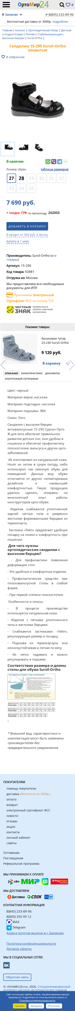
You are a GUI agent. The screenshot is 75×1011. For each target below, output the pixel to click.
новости (12, 816)
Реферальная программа (21, 864)
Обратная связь (17, 977)
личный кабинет (18, 838)
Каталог (20, 30)
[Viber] (53, 161)
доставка (28, 794)
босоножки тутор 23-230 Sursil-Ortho (55, 340)
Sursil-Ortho (35, 38)
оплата (11, 799)
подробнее (60, 22)
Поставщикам (13, 858)
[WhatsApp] (47, 161)
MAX (15, 922)
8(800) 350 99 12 (18, 916)
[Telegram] (59, 161)
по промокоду (26, 213)
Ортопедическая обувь (43, 30)
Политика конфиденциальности (37, 1000)
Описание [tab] (11, 373)
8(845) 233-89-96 (61, 14)
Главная (7, 30)
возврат (12, 805)
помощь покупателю (21, 788)
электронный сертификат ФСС (28, 810)
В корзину (51, 363)
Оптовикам (11, 853)
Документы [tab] (52, 373)
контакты (13, 832)
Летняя (30, 34)
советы (11, 843)
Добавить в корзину (27, 226)
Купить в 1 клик (17, 241)
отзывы (11, 821)
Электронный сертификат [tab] (21, 378)
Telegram (19, 927)
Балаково (11, 14)
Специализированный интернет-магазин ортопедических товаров (36, 988)
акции (10, 827)
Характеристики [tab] (31, 373)
